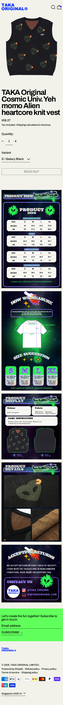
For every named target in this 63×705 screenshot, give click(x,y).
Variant (6, 152)
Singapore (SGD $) (12, 693)
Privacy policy (48, 669)
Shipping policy (30, 672)
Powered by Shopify (12, 669)
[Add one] (15, 141)
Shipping (21, 124)
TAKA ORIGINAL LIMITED (24, 664)
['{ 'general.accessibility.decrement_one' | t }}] (2, 141)
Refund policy (32, 669)
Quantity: (8, 134)
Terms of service (10, 672)
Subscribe (10, 632)
